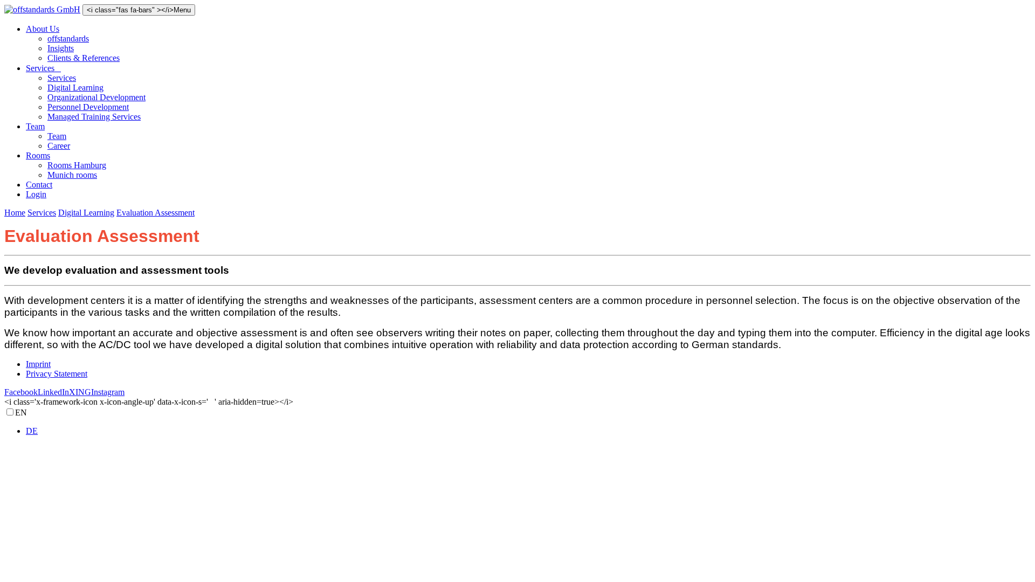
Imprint (38, 364)
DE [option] (32, 430)
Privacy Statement (56, 373)
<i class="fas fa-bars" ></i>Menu (139, 10)
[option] (528, 431)
